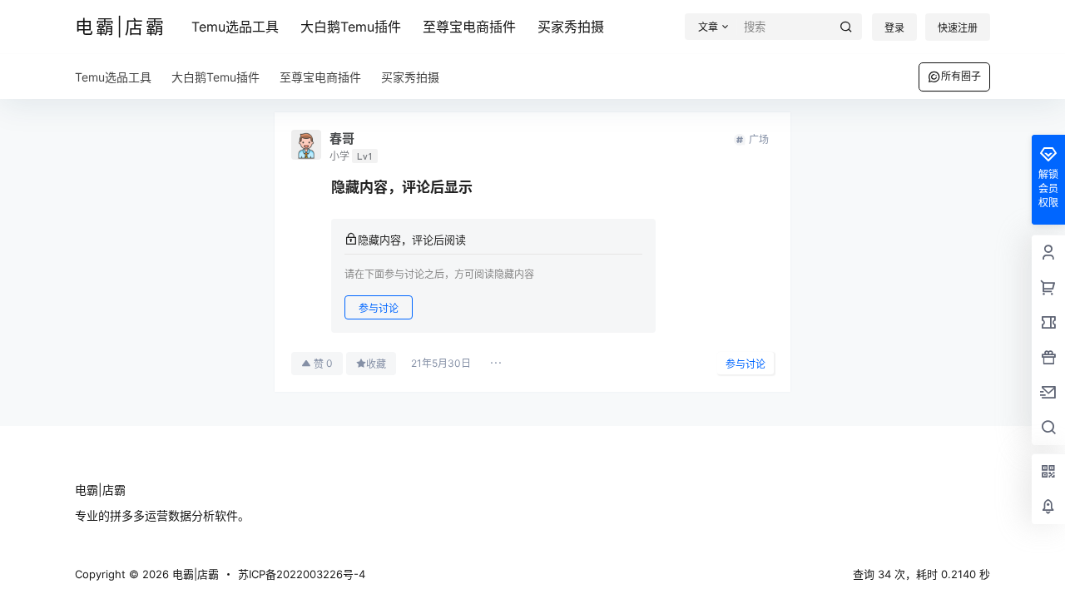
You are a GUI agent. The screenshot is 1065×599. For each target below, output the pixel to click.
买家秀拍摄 (570, 26)
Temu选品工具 (235, 26)
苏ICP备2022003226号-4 (301, 574)
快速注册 (958, 28)
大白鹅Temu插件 (350, 26)
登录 (894, 28)
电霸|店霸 (194, 574)
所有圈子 (961, 76)
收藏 (376, 364)
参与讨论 (379, 308)
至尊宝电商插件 (469, 26)
